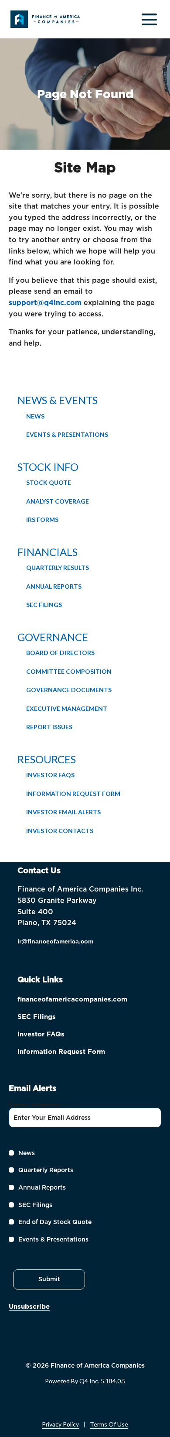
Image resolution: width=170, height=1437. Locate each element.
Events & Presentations (67, 434)
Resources (46, 759)
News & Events (57, 400)
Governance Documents (69, 689)
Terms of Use (109, 1424)
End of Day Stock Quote (55, 1222)
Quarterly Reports (45, 1170)
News (35, 416)
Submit (49, 1279)
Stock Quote (48, 482)
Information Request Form (73, 793)
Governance (52, 637)
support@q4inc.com (45, 302)
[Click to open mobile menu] (149, 19)
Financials (47, 551)
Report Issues (49, 727)
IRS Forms (42, 519)
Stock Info (47, 466)
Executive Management (66, 708)
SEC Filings (44, 604)
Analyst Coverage (57, 501)
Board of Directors (60, 652)
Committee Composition (69, 671)
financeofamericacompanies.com (85, 1000)
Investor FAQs (50, 775)
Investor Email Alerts (63, 812)
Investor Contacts (59, 830)
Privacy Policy (60, 1424)
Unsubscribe (29, 1306)
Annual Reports (54, 586)
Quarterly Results (57, 567)
